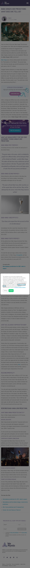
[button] (5, 290)
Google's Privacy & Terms (20, 287)
